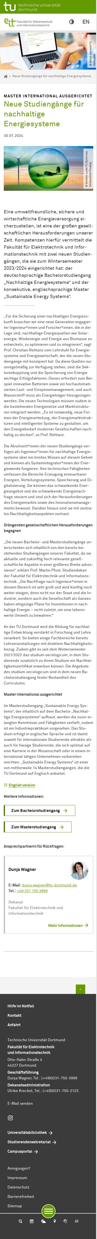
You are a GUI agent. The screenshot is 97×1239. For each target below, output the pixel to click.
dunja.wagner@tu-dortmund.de (49, 885)
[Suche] (20, 1221)
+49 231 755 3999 (32, 891)
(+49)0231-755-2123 (60, 1091)
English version (22, 785)
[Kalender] (31, 1221)
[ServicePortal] (65, 1221)
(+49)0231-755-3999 (59, 1078)
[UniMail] (76, 1221)
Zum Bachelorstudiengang (35, 811)
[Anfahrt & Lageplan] (54, 1221)
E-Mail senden (20, 1103)
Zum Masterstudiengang (33, 827)
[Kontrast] (72, 22)
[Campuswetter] (43, 1221)
